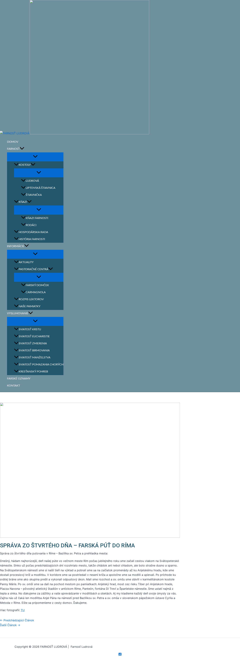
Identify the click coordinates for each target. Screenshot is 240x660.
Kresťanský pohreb (33, 371)
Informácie (15, 246)
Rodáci (31, 225)
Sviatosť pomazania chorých (41, 364)
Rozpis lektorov (31, 299)
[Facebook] (120, 654)
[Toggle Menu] (35, 156)
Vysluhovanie (17, 313)
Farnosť (13, 148)
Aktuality (26, 262)
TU (23, 610)
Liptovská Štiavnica (40, 187)
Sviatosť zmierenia (33, 343)
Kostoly (25, 164)
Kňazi (23, 202)
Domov (12, 141)
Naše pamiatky (29, 306)
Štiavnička (34, 195)
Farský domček (37, 285)
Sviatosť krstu (30, 329)
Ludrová (32, 180)
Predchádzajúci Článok (17, 620)
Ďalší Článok (10, 625)
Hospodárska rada (33, 232)
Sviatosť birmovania (34, 350)
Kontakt (13, 385)
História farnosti (32, 239)
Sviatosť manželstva (34, 357)
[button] (22, 149)
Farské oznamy (18, 378)
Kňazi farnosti (37, 218)
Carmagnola (36, 292)
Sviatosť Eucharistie (34, 336)
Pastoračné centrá (33, 269)
